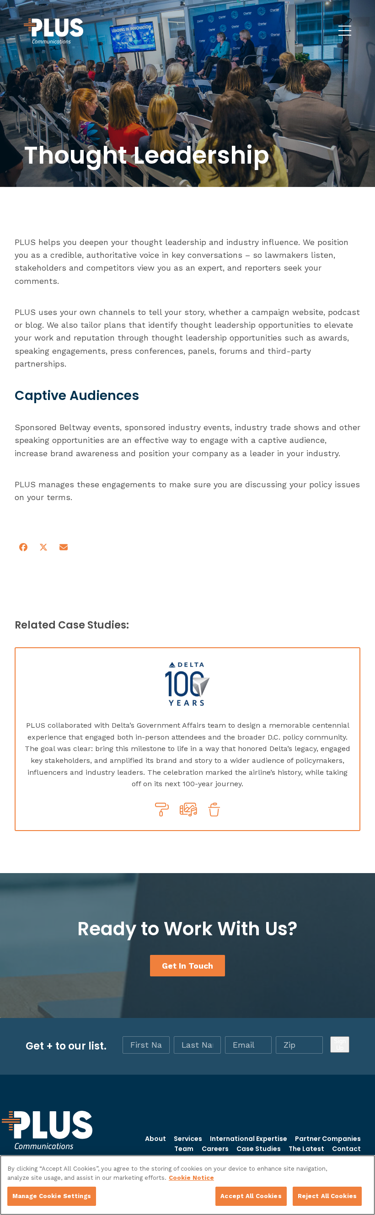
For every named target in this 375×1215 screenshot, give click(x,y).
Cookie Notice (191, 1177)
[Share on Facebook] (23, 547)
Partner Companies (328, 1138)
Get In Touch (187, 965)
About (155, 1138)
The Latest (306, 1148)
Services (188, 1138)
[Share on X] (43, 547)
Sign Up (340, 1044)
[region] (187, 1185)
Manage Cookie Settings (51, 1196)
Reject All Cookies (327, 1196)
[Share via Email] (63, 547)
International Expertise (248, 1138)
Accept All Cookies (250, 1196)
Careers (215, 1148)
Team (183, 1148)
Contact (346, 1148)
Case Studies (258, 1148)
